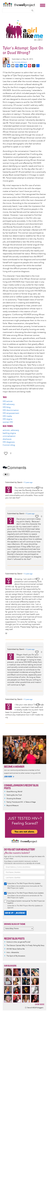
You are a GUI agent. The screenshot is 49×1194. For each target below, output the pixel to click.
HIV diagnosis (9, 442)
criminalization (9, 436)
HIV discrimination (11, 410)
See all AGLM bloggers (35, 1008)
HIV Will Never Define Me (16, 949)
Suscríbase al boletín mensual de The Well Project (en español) (26, 902)
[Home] (21, 4)
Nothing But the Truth (14, 795)
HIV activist (7, 401)
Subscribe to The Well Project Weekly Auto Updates (25, 893)
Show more (39, 1004)
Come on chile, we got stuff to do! (18, 942)
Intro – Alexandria (13, 952)
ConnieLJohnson (20, 62)
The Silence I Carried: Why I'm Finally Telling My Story (25, 945)
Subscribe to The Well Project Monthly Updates (24, 883)
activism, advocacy (11, 430)
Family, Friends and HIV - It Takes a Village (21, 802)
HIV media (7, 416)
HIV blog (6, 407)
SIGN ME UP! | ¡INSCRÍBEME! (15, 913)
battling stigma (9, 433)
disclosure (7, 439)
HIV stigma (7, 419)
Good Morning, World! (14, 792)
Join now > (9, 776)
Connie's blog (9, 445)
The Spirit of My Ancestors (16, 956)
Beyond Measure (13, 806)
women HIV (8, 422)
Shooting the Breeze (14, 799)
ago (28, 482)
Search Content (32, 10)
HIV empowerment (11, 413)
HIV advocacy (9, 404)
